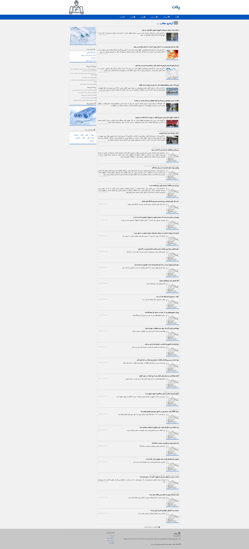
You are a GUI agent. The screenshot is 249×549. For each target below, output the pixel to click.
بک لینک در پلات (110, 538)
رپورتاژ (76, 135)
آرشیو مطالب (167, 23)
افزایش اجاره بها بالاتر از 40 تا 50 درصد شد (87, 93)
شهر (86, 135)
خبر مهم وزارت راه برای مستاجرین (89, 77)
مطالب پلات (111, 543)
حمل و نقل (90, 138)
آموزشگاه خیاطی (91, 52)
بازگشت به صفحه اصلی (151, 527)
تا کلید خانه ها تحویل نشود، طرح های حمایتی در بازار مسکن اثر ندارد (83, 81)
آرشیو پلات (165, 17)
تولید (81, 135)
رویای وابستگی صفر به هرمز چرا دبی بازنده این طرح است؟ (84, 90)
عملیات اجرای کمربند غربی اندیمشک (88, 95)
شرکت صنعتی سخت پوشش (88, 55)
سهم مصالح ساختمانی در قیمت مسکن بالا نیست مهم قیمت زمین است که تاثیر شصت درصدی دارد (83, 70)
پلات (176, 7)
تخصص (77, 138)
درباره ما (112, 536)
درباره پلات (153, 17)
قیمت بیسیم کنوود (91, 60)
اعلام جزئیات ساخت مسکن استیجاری (89, 98)
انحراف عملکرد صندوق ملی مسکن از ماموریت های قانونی (84, 100)
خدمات (121, 17)
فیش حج (93, 58)
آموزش (132, 17)
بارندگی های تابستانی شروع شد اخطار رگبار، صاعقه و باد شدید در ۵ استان (83, 74)
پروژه (142, 17)
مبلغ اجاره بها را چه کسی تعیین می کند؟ (88, 84)
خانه (176, 17)
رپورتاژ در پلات (110, 541)
